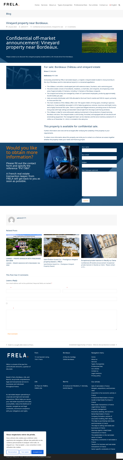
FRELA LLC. (16, 457)
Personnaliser (12, 452)
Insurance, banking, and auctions (102, 412)
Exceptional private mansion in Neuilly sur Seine (98, 260)
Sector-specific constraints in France (103, 449)
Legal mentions (96, 373)
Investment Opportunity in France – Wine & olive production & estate (92, 345)
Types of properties (97, 364)
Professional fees (97, 366)
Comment (10, 308)
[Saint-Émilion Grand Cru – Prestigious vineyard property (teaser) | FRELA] (61, 245)
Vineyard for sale (57, 27)
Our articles (95, 369)
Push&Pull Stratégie (44, 457)
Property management (98, 409)
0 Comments (72, 27)
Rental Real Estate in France (100, 414)
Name (8, 288)
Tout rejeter (25, 452)
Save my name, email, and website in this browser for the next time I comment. (35, 303)
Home (93, 357)
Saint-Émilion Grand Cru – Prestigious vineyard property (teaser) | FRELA (61, 260)
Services (94, 362)
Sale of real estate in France (100, 386)
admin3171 (24, 27)
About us (94, 359)
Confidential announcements (42, 27)
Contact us (94, 371)
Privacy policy (96, 376)
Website (8, 296)
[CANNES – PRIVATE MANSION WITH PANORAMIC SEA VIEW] (24, 245)
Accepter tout (37, 452)
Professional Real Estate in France (102, 398)
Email (65, 288)
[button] (119, 5)
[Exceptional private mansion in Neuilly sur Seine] (99, 246)
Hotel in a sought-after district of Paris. (20, 345)
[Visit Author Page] (11, 220)
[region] (25, 443)
